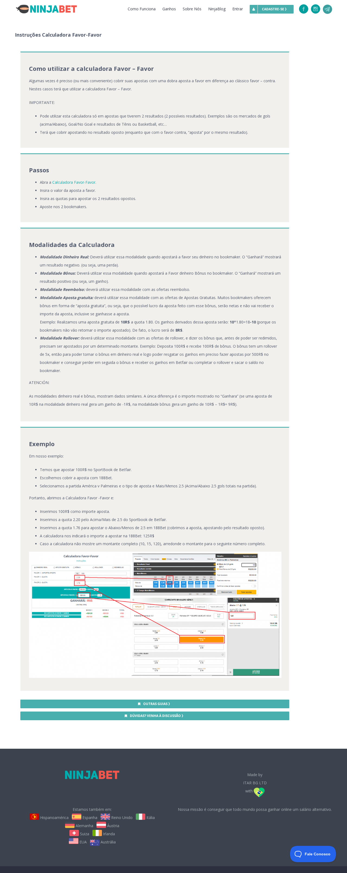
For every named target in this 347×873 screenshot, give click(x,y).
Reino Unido (121, 817)
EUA (82, 842)
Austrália (107, 842)
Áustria (112, 825)
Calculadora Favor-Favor (73, 182)
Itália (150, 817)
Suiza (84, 833)
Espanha (89, 817)
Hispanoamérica (54, 817)
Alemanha (84, 825)
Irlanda (108, 833)
